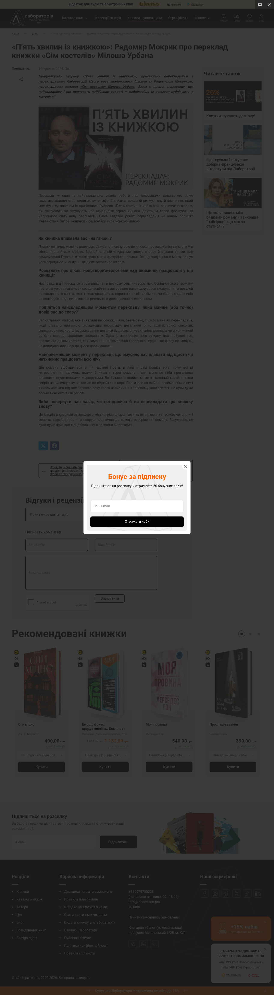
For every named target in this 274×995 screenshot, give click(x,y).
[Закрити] (185, 466)
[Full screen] (260, 4)
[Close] (269, 4)
